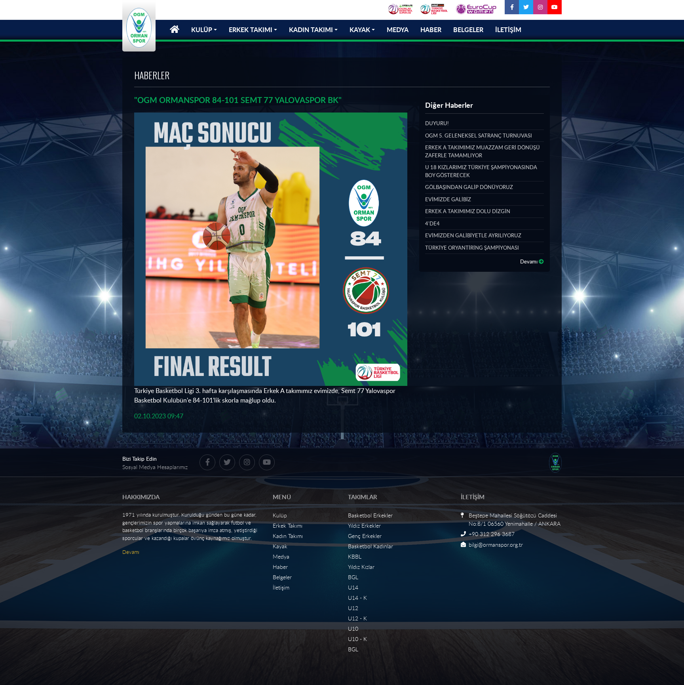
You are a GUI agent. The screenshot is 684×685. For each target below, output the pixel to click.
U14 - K (357, 597)
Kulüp (280, 515)
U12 (353, 608)
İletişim (281, 587)
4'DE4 (432, 223)
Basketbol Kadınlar (370, 546)
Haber (280, 567)
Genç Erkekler (365, 536)
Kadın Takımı (288, 536)
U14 (353, 587)
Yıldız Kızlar (361, 567)
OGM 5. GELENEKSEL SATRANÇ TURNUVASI (478, 135)
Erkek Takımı (287, 525)
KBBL (354, 556)
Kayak (280, 546)
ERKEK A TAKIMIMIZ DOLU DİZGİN (467, 211)
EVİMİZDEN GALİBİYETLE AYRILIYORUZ (473, 235)
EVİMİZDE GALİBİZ (448, 199)
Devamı (529, 261)
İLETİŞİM (508, 29)
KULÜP (201, 29)
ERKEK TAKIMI (250, 29)
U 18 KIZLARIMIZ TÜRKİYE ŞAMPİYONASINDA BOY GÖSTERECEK (481, 171)
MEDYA (397, 29)
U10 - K (357, 639)
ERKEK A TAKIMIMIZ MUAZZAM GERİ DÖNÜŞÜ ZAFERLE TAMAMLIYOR (482, 151)
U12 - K (357, 618)
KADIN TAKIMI (311, 29)
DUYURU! (436, 123)
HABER (430, 29)
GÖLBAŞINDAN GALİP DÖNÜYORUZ (469, 187)
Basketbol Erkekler (370, 515)
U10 (353, 628)
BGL (353, 577)
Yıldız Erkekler (364, 525)
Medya (281, 556)
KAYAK (360, 29)
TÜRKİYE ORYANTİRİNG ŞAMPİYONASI (472, 247)
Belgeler (282, 577)
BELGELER (468, 29)
